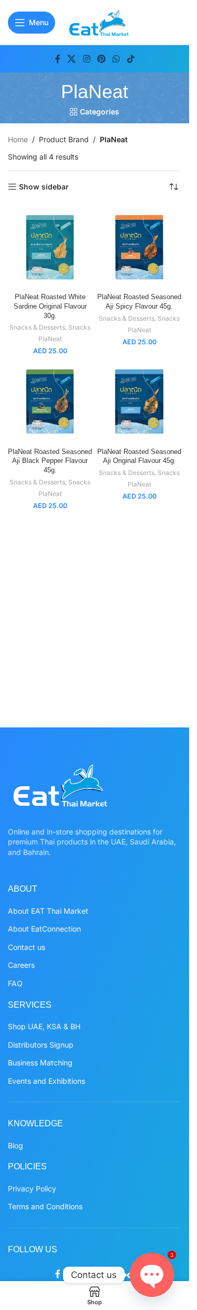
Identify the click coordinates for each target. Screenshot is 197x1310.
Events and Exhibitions (46, 1080)
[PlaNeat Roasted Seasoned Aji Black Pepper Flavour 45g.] (50, 401)
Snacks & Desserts (37, 327)
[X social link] (71, 59)
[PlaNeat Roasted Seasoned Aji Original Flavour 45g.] (139, 401)
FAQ (15, 983)
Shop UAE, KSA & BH (44, 1026)
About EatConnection (44, 928)
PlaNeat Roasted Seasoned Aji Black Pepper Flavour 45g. (50, 461)
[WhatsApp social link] (116, 59)
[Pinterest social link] (101, 59)
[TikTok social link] (130, 59)
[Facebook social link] (57, 59)
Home (18, 139)
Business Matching (40, 1062)
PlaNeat (50, 339)
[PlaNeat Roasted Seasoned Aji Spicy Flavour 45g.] (139, 247)
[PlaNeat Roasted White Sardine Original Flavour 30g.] (50, 247)
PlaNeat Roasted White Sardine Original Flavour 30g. (50, 306)
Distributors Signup (41, 1044)
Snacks (79, 327)
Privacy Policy (32, 1188)
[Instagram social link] (86, 59)
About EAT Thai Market (48, 910)
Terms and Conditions (45, 1206)
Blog (15, 1145)
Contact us (26, 947)
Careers (21, 964)
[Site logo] (99, 21)
